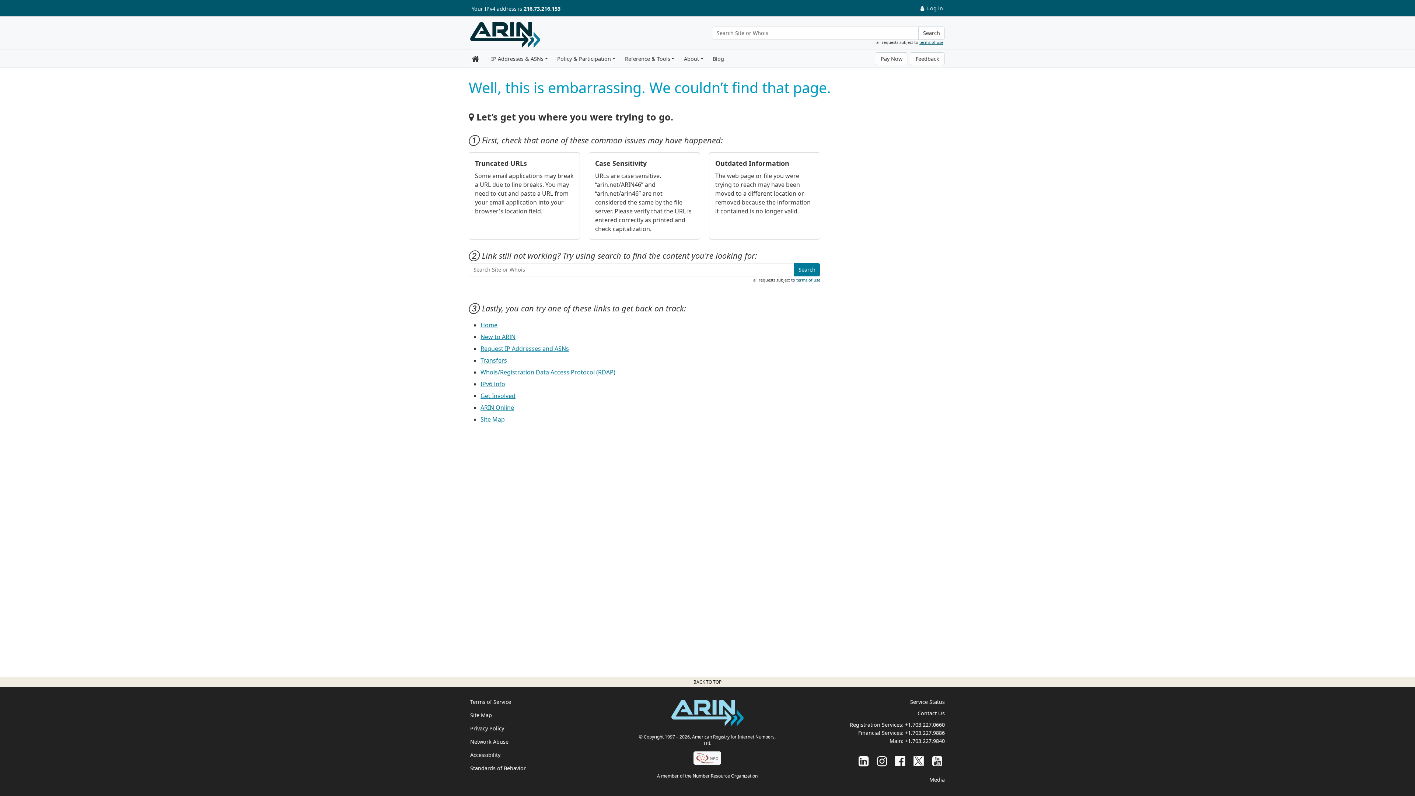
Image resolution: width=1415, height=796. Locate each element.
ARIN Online (497, 408)
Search (931, 32)
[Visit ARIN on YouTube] (937, 761)
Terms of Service (490, 701)
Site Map (493, 419)
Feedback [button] (927, 58)
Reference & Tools (647, 58)
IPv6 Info (493, 384)
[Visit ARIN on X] (918, 761)
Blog (718, 58)
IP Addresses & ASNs (517, 58)
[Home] (505, 35)
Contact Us (931, 713)
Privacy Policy (487, 728)
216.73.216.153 (542, 8)
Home (489, 325)
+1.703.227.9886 (925, 732)
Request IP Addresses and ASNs (525, 349)
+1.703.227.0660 (925, 724)
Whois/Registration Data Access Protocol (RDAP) (548, 372)
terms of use (931, 42)
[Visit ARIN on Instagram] (882, 761)
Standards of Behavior (498, 768)
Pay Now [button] (891, 58)
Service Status (927, 701)
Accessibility (485, 754)
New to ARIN (498, 337)
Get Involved (498, 396)
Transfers (494, 360)
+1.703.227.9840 (925, 740)
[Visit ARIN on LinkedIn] (863, 761)
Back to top (707, 682)
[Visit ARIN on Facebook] (900, 761)
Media (937, 779)
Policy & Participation (584, 58)
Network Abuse (489, 741)
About (691, 58)
